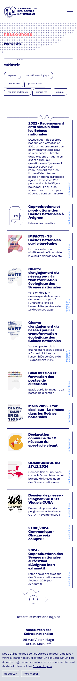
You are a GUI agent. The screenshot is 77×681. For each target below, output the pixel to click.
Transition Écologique (37, 75)
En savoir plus (42, 666)
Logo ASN (12, 75)
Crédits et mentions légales (38, 617)
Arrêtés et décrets (18, 92)
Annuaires (41, 92)
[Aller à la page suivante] (44, 599)
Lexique (59, 92)
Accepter (10, 674)
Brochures (14, 84)
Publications (35, 84)
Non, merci (30, 674)
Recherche (12, 44)
